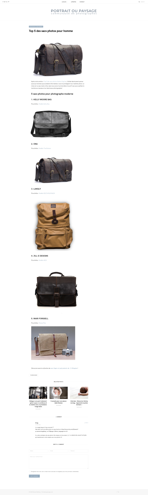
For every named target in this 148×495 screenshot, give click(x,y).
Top (118, 492)
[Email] (22, 99)
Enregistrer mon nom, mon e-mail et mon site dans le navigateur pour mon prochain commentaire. (55, 471)
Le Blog (64, 2)
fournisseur (33, 375)
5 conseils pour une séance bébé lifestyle (58, 402)
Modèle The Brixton (45, 148)
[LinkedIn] (22, 95)
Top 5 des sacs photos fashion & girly (55, 81)
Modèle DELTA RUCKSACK (47, 193)
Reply (86, 422)
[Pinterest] (22, 91)
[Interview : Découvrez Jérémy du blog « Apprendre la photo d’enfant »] (79, 393)
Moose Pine (42, 323)
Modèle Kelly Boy (44, 104)
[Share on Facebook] (22, 83)
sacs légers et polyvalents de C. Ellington (63, 368)
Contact (82, 2)
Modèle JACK (43, 260)
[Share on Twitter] (22, 87)
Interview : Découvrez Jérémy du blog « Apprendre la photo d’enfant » (79, 403)
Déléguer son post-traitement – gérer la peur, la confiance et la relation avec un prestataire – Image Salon (38, 403)
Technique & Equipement (36, 26)
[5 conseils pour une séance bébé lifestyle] (58, 393)
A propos (73, 2)
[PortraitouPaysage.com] (74, 12)
